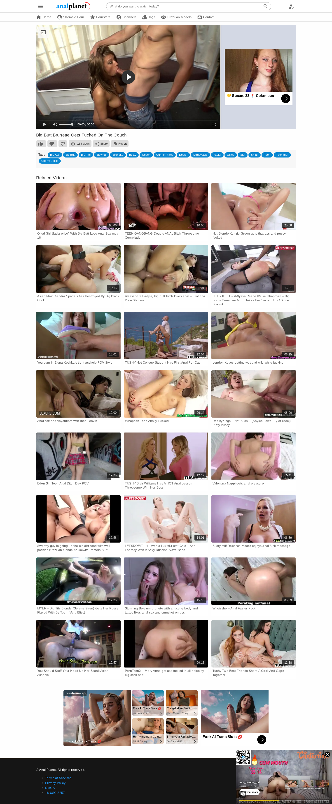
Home (46, 17)
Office (230, 154)
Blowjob (101, 154)
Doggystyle (200, 154)
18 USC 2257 (55, 793)
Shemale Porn (73, 17)
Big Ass (54, 154)
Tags (151, 17)
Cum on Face (164, 154)
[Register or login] (291, 6)
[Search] (265, 6)
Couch (146, 154)
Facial (217, 154)
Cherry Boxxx (49, 160)
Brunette (117, 154)
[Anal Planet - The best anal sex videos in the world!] (73, 9)
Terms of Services (58, 778)
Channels (129, 17)
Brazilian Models (178, 17)
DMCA (50, 788)
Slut (242, 154)
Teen (267, 154)
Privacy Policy (55, 783)
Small (254, 154)
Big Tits (86, 154)
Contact (208, 17)
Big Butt (70, 154)
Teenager (282, 154)
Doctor (183, 154)
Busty (132, 154)
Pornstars (102, 17)
